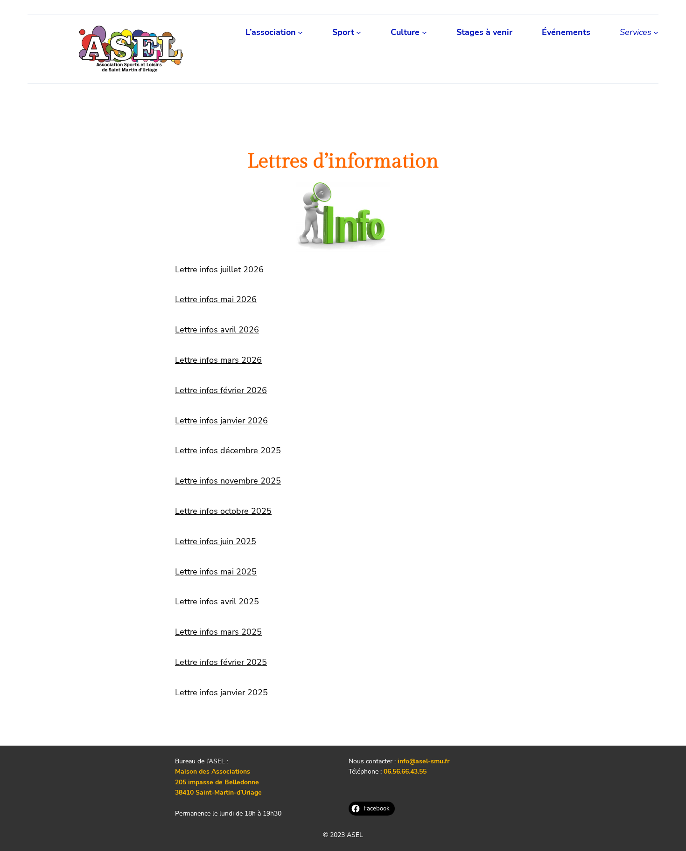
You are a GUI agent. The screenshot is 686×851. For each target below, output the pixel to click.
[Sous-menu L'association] (300, 32)
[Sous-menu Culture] (424, 32)
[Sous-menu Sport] (358, 32)
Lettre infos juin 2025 (215, 541)
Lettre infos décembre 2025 (228, 450)
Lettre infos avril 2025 (217, 601)
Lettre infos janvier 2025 (221, 692)
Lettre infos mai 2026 (216, 299)
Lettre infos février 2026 (221, 390)
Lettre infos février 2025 (221, 662)
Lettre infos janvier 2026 (221, 420)
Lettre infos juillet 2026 (219, 269)
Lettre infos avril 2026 (217, 329)
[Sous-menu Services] (655, 32)
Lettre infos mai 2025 (216, 571)
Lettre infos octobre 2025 (223, 511)
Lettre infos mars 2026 (218, 360)
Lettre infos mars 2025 (218, 631)
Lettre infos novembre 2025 (228, 480)
